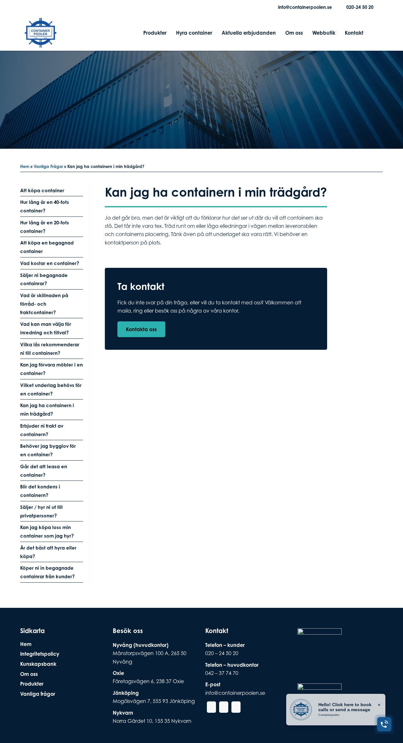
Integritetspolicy (39, 654)
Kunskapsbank (38, 664)
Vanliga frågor (37, 694)
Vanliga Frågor (48, 166)
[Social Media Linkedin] (50, 7)
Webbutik (323, 33)
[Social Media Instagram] (40, 7)
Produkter (155, 33)
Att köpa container (42, 190)
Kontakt (354, 33)
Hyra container (194, 33)
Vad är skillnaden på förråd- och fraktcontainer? (44, 303)
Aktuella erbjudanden (249, 33)
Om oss (294, 33)
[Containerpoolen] (40, 43)
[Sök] (373, 33)
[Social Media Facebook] (30, 7)
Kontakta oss (141, 329)
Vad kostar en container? (49, 263)
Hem (24, 166)
